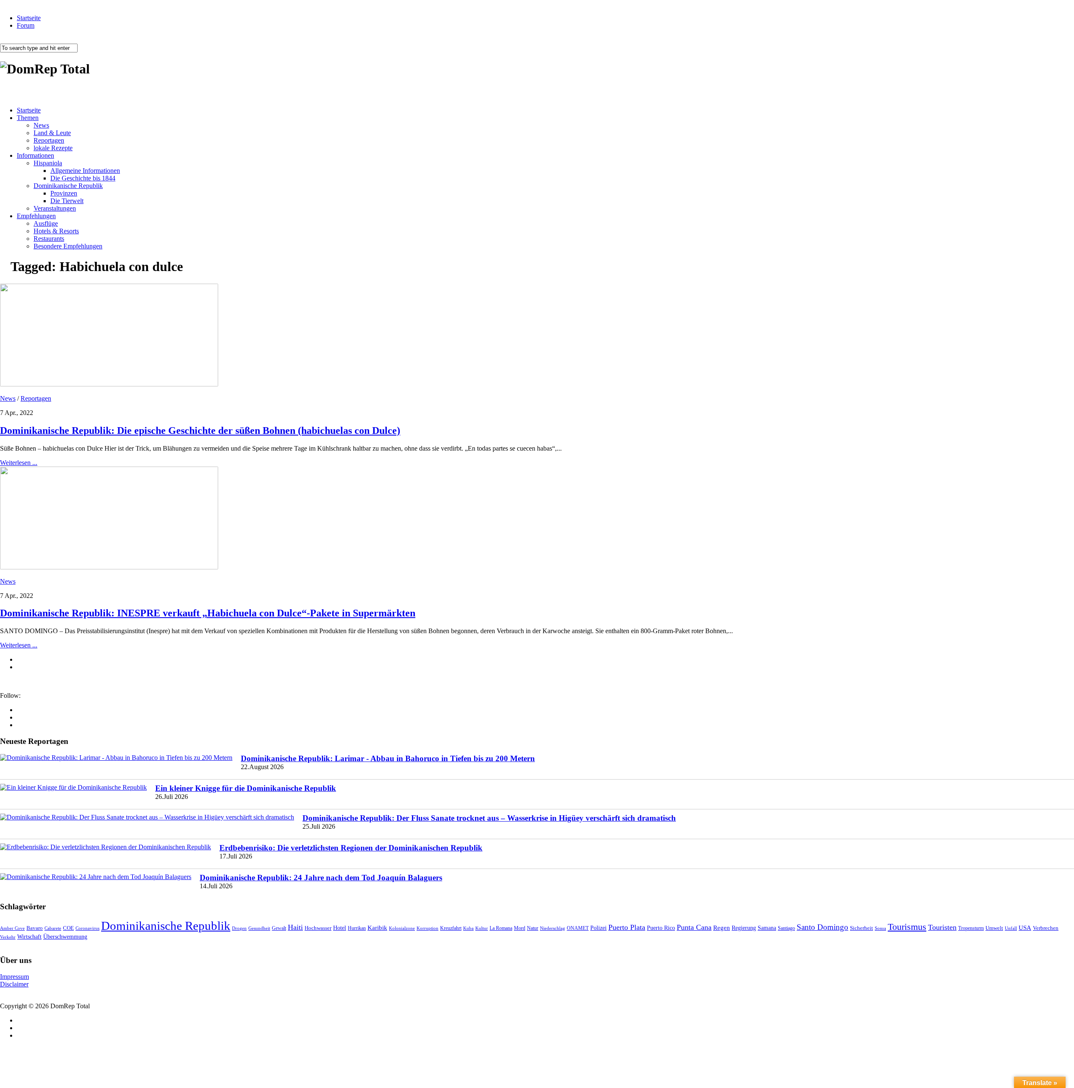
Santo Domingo (822, 927)
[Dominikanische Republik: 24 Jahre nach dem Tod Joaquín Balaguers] (95, 877)
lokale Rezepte (53, 147)
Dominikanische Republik (68, 185)
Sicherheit (861, 928)
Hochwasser (318, 928)
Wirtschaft (29, 937)
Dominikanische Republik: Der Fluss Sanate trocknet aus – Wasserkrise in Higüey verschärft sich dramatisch (489, 818)
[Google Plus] (19, 717)
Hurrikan (357, 928)
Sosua (880, 928)
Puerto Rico (661, 928)
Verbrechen (1045, 928)
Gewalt (279, 928)
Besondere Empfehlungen (68, 246)
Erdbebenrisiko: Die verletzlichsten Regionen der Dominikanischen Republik (350, 847)
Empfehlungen (36, 215)
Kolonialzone (402, 928)
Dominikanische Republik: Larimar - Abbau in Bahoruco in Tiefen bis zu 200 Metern (388, 758)
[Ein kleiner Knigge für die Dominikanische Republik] (73, 787)
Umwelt (994, 928)
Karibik (377, 927)
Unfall (1011, 928)
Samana (767, 928)
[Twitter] (19, 724)
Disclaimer (14, 984)
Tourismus (907, 926)
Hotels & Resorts (56, 231)
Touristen (942, 927)
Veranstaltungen (55, 208)
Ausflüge (46, 223)
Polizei (598, 927)
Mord (519, 928)
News (41, 125)
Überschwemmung (65, 937)
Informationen (35, 155)
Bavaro (34, 928)
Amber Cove (12, 928)
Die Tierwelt (66, 200)
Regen (721, 927)
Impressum (14, 976)
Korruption (427, 928)
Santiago (786, 928)
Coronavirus (87, 928)
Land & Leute (52, 132)
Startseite (29, 17)
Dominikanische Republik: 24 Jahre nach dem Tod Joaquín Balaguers (321, 877)
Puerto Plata (626, 927)
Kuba (468, 928)
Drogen (239, 928)
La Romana (501, 928)
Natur (532, 928)
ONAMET (578, 928)
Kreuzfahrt (450, 928)
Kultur (481, 928)
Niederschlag (552, 928)
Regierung (744, 928)
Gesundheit (259, 928)
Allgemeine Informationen (85, 170)
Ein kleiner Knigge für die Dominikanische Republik (245, 788)
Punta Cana (694, 927)
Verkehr (8, 936)
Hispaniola (48, 163)
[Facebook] (19, 709)
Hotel (339, 927)
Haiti (295, 927)
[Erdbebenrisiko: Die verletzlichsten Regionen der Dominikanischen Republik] (105, 847)
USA (1025, 927)
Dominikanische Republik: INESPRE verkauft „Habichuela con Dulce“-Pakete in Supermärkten (207, 613)
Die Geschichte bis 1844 (82, 178)
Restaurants (49, 238)
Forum (25, 25)
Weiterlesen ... (18, 462)
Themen (28, 117)
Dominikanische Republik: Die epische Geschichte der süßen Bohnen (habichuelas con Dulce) (200, 430)
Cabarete (52, 928)
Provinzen (63, 193)
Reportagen (49, 140)
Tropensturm (971, 928)
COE (68, 928)
